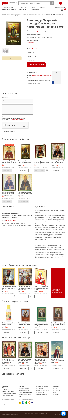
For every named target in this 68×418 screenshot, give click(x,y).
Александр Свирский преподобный (43, 75)
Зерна (5, 3)
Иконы (10, 14)
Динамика (15, 414)
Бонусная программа (41, 394)
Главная (4, 14)
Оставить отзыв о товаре (42, 390)
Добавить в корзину (36, 64)
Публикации (56, 394)
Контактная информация (25, 392)
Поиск (52, 3)
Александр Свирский (11, 58)
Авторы (55, 388)
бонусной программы (17, 119)
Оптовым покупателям (25, 394)
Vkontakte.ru (5, 406)
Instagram (4, 404)
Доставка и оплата (24, 390)
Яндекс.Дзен (5, 402)
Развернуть (30, 42)
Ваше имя (5, 97)
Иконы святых (17, 14)
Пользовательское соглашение (36, 415)
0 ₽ (60, 3)
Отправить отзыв (9, 131)
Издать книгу (39, 388)
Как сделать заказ (24, 388)
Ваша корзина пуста (60, 7)
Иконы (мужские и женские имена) (32, 14)
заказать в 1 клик (34, 68)
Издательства (56, 390)
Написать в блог (40, 392)
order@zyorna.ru (35, 9)
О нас (20, 396)
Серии (54, 392)
